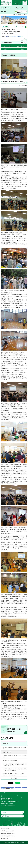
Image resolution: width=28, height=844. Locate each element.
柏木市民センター (18, 787)
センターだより (20, 49)
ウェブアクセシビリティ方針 (8, 835)
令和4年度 (5, 743)
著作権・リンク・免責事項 (8, 830)
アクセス (4, 812)
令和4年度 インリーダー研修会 (10, 760)
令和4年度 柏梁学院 (7, 752)
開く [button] (22, 42)
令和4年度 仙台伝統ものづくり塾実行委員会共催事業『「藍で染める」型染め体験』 (14, 769)
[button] (25, 3)
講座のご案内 (20, 46)
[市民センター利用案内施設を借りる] (21, 11)
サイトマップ (5, 838)
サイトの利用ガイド (6, 828)
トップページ (3, 787)
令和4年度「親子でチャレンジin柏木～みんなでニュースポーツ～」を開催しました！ (14, 774)
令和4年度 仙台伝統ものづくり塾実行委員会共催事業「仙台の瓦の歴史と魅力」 (14, 765)
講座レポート (7, 49)
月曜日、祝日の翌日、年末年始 (13, 36)
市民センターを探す (10, 787)
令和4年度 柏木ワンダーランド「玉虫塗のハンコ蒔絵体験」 (14, 756)
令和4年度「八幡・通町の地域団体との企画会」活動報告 (14, 748)
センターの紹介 (7, 46)
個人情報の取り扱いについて (8, 833)
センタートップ (20, 26)
